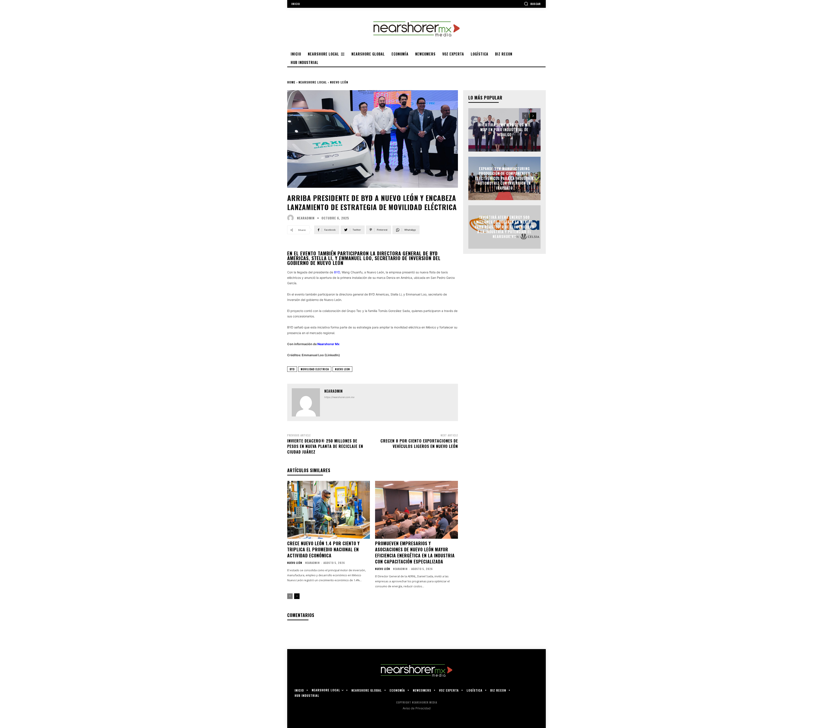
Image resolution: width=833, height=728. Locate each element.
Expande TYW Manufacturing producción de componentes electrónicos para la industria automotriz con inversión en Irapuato (504, 178)
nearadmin (306, 218)
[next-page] (297, 596)
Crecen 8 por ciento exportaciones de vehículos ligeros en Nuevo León (419, 443)
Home (291, 82)
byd (292, 369)
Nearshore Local (312, 82)
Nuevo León (339, 82)
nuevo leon (342, 369)
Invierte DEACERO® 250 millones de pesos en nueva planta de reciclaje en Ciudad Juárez (325, 446)
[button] (532, 4)
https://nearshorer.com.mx (339, 397)
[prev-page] (290, 596)
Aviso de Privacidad (417, 708)
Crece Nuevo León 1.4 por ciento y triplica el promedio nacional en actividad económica (323, 549)
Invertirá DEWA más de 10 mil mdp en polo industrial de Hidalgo (504, 129)
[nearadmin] (291, 218)
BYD (337, 272)
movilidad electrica (315, 369)
